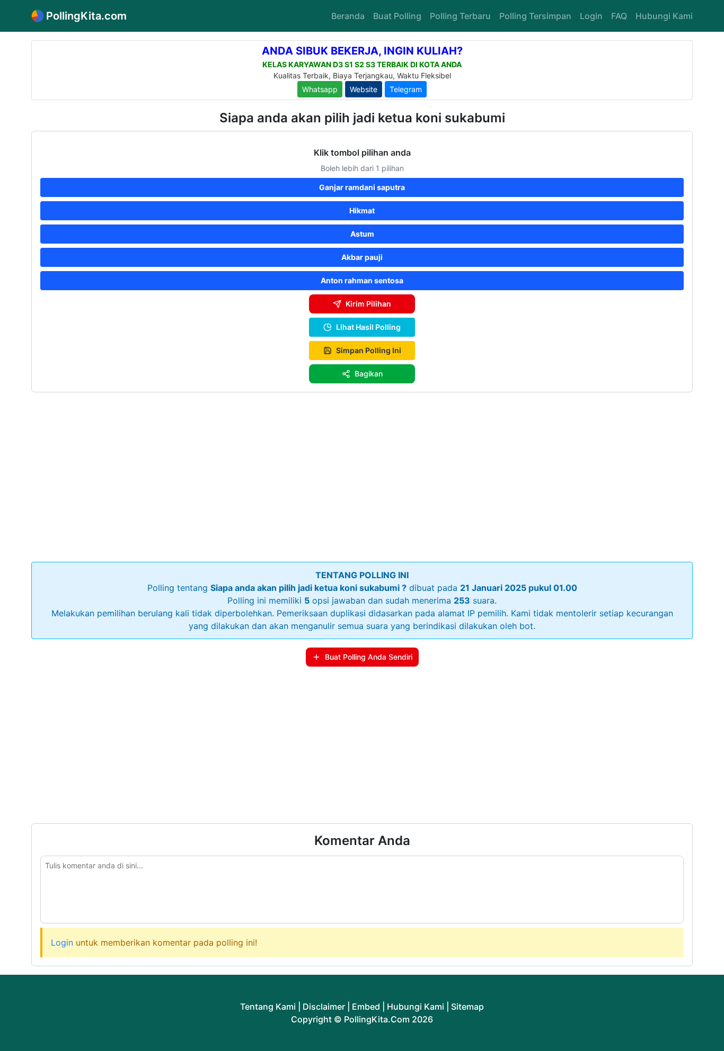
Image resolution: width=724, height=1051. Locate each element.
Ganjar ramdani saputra (362, 187)
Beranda (348, 16)
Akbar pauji (362, 257)
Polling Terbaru (460, 16)
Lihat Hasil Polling (368, 326)
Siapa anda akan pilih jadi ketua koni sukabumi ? (308, 587)
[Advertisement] (362, 475)
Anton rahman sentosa (362, 280)
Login (591, 16)
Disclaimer (324, 1006)
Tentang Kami (268, 1006)
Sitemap (467, 1006)
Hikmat (362, 210)
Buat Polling (397, 16)
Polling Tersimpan (535, 16)
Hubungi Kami (664, 16)
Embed (366, 1006)
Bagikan (369, 373)
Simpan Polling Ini (368, 350)
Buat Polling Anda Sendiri (368, 656)
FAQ (619, 16)
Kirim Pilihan (368, 303)
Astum (362, 233)
